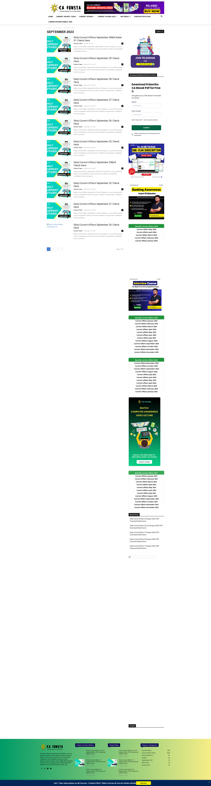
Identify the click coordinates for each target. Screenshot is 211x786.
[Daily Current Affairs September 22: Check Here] (59, 190)
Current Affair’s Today (66, 16)
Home (50, 16)
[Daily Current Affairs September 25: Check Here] (59, 148)
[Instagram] (44, 768)
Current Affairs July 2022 (146, 374)
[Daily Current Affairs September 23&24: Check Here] (59, 169)
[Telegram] (47, 768)
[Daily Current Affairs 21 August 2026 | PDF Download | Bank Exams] (79, 763)
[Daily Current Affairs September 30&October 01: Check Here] (59, 44)
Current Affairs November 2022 (146, 363)
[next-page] (62, 249)
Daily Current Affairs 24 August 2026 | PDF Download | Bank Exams (144, 520)
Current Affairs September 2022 (146, 369)
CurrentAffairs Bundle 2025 (60, 22)
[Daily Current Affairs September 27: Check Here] (59, 106)
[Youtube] (50, 768)
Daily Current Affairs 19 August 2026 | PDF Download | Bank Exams (144, 547)
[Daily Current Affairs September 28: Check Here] (59, 86)
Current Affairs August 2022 (146, 372)
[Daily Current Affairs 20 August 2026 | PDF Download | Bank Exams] (79, 772)
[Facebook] (41, 768)
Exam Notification (142, 16)
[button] (161, 17)
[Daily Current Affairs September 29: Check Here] (59, 65)
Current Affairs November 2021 (146, 504)
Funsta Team (78, 43)
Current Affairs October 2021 (146, 502)
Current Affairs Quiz (107, 16)
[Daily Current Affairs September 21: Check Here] (59, 210)
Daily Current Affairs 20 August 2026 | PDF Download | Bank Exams (144, 540)
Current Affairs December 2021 (146, 507)
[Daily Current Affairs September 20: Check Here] (59, 231)
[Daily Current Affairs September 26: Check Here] (59, 127)
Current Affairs (86, 16)
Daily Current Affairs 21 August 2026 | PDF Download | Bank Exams (144, 534)
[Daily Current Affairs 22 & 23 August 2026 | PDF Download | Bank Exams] (79, 753)
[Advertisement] (146, 260)
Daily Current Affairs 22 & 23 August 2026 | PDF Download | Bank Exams (146, 527)
